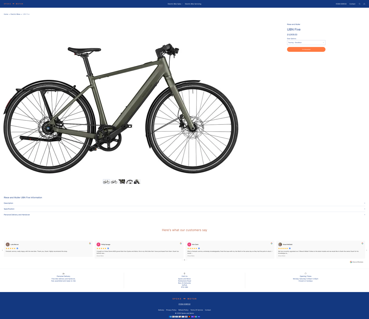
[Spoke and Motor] (13, 3)
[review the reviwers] (90, 243)
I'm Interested (306, 49)
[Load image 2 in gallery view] (114, 181)
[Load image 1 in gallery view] (106, 181)
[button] (359, 4)
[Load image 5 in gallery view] (137, 181)
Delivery (161, 310)
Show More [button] (100, 256)
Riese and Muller (293, 24)
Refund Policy (183, 310)
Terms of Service (196, 310)
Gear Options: (291, 38)
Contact (352, 4)
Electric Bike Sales (174, 4)
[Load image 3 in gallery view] (121, 181)
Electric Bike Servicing (193, 4)
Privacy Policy (171, 310)
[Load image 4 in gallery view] (129, 181)
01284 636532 (341, 4)
